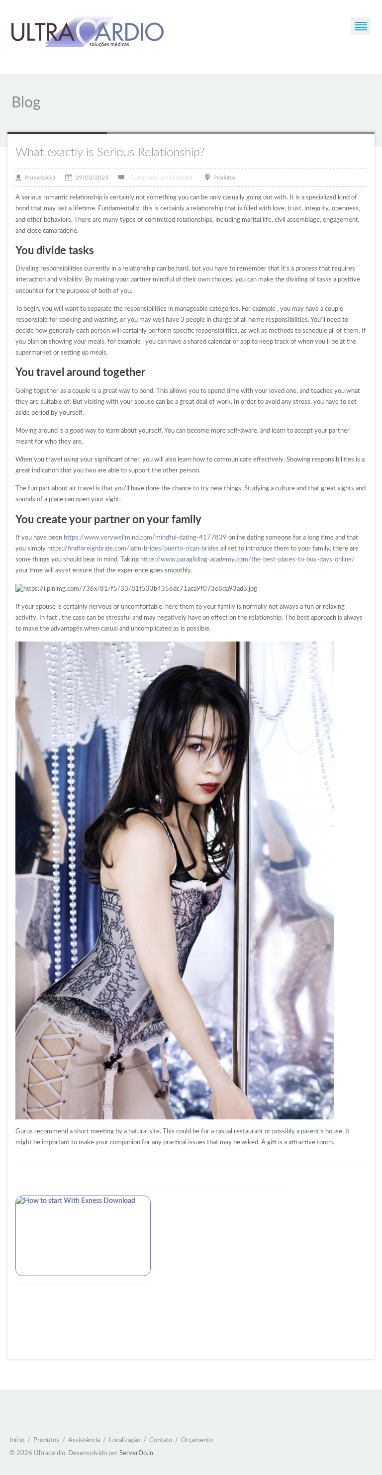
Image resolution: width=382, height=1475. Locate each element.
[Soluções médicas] (87, 33)
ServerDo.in (136, 1453)
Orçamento (197, 1440)
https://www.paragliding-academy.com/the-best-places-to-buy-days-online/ (247, 559)
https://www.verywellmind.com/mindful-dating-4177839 (145, 538)
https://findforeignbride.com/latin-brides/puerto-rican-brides (133, 549)
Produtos (224, 178)
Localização (124, 1440)
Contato (160, 1440)
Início (16, 1440)
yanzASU (44, 178)
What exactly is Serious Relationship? (109, 153)
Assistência (84, 1440)
